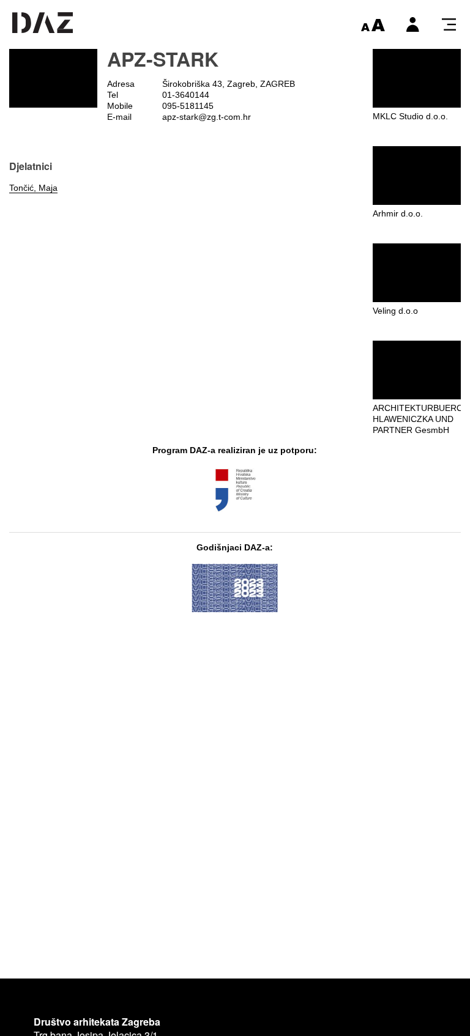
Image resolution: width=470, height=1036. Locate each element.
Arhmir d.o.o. (398, 213)
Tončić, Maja (33, 188)
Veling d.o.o (395, 311)
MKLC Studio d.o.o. (410, 116)
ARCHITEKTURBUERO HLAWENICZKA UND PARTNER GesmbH (418, 419)
